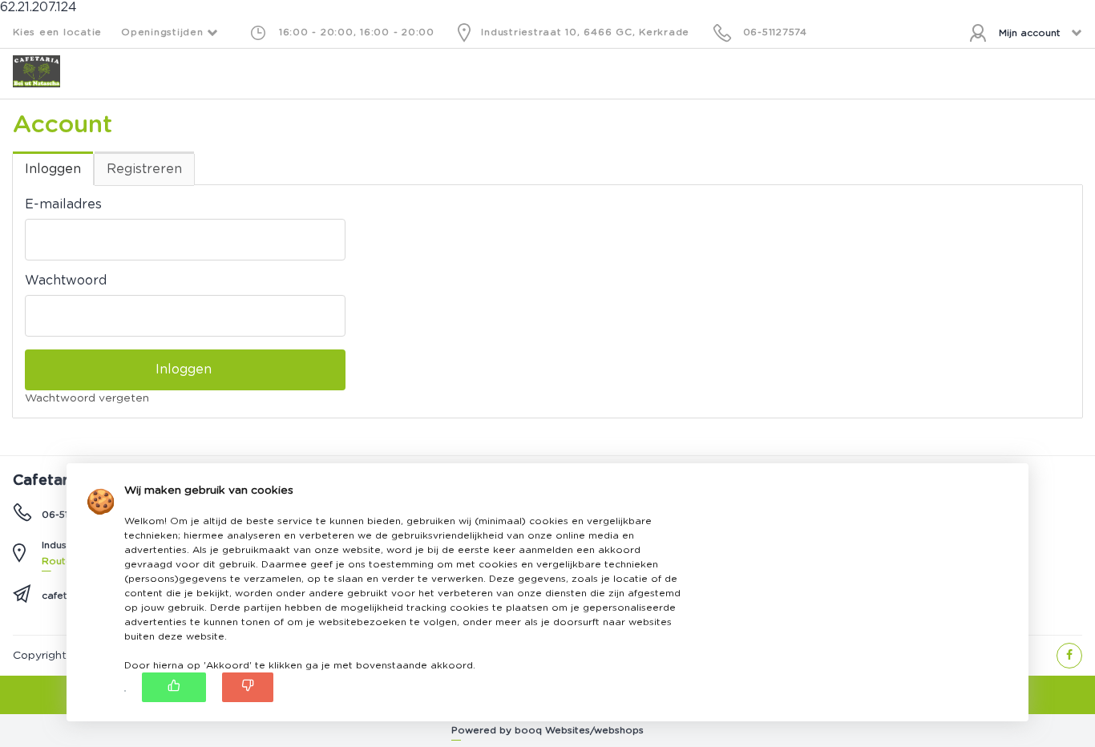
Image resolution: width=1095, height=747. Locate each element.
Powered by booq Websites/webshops (547, 730)
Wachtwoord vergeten (87, 398)
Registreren (144, 169)
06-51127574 (775, 32)
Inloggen (53, 169)
